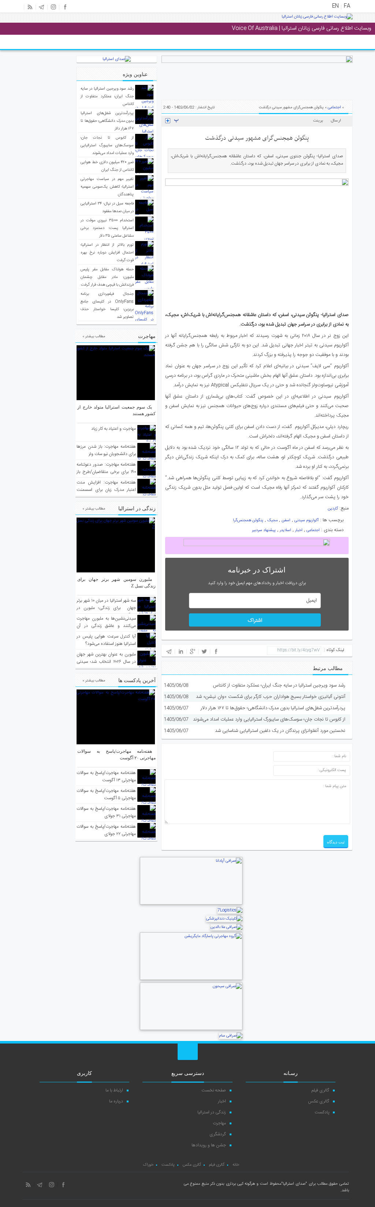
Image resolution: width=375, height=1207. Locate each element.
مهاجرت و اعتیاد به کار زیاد (113, 428)
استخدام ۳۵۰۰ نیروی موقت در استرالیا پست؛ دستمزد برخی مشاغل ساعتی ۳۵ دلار (107, 228)
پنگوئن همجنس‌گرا (248, 520)
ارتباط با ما (114, 1090)
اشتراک (255, 620)
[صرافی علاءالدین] (226, 927)
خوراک (148, 1165)
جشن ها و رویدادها (209, 1145)
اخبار (298, 530)
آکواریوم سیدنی (306, 520)
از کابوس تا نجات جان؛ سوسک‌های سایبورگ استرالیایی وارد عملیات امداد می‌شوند (269, 719)
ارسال (336, 121)
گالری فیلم (320, 1090)
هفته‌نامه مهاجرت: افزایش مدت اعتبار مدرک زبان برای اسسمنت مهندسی (106, 490)
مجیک (272, 520)
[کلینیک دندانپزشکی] (224, 918)
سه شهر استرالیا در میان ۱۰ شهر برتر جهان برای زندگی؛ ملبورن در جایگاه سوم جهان (106, 608)
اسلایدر (285, 530)
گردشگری (217, 1134)
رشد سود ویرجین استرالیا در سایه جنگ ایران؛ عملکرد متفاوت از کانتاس (279, 685)
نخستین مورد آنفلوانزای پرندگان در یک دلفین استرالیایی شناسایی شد (280, 731)
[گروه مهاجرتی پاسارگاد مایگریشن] (191, 979)
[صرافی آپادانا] (191, 903)
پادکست (322, 1112)
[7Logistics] (230, 910)
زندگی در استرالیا (211, 1112)
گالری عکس (318, 1101)
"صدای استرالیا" (294, 1184)
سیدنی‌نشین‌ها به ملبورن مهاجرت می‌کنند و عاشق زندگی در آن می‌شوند (106, 626)
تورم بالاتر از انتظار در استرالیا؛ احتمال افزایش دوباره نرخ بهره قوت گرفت (107, 253)
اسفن (286, 520)
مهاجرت (219, 1123)
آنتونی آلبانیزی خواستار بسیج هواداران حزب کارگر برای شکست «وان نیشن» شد (270, 697)
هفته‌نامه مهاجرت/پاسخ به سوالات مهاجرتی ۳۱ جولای (106, 812)
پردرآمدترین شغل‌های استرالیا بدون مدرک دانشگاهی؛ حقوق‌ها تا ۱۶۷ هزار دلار (273, 708)
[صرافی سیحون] (191, 1029)
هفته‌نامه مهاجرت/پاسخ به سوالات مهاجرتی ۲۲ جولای (106, 830)
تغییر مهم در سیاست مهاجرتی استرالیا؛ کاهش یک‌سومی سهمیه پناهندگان (107, 187)
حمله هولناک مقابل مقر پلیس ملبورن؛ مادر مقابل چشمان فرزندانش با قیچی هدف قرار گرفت (107, 277)
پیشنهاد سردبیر (264, 530)
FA (347, 6)
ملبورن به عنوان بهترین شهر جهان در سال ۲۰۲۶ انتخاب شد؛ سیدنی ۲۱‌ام (106, 662)
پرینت (319, 121)
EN (335, 6)
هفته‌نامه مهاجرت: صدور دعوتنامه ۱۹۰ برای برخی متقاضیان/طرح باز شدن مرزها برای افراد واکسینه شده (106, 475)
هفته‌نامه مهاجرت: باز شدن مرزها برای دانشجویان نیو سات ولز (106, 450)
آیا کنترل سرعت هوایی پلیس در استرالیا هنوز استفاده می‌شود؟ (106, 640)
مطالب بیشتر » (93, 336)
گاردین (333, 508)
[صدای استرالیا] (317, 19)
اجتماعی (334, 107)
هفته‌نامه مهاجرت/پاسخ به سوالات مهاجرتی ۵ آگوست (106, 794)
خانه (236, 1165)
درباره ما (116, 1101)
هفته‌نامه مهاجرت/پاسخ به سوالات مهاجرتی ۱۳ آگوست (106, 776)
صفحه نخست (213, 1090)
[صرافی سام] (230, 1036)
